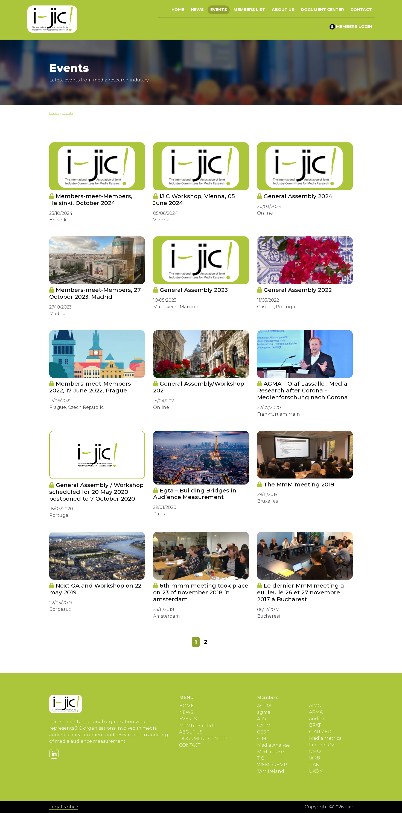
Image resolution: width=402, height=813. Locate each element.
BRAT (315, 725)
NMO (315, 751)
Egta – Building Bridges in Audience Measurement (194, 494)
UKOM (316, 771)
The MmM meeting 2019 (298, 484)
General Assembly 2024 (297, 196)
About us (283, 9)
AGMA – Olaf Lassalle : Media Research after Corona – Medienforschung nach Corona (302, 390)
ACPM (264, 705)
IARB (314, 758)
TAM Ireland (270, 771)
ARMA (316, 712)
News (197, 9)
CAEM (264, 725)
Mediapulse (270, 751)
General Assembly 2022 (297, 289)
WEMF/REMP (272, 764)
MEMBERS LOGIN (353, 26)
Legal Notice (63, 806)
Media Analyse (273, 745)
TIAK (314, 764)
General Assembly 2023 (193, 289)
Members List (249, 9)
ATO (261, 718)
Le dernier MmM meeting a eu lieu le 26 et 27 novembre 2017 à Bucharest (300, 592)
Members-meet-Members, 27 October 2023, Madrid (95, 293)
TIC (260, 758)
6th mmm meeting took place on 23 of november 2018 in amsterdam (200, 592)
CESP (263, 732)
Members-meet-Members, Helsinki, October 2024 (90, 199)
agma (263, 712)
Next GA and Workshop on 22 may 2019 (95, 589)
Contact (361, 9)
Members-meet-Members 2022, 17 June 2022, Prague (90, 387)
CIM (261, 738)
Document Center (322, 9)
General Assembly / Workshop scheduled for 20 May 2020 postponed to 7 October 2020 (96, 492)
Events (218, 9)
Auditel (317, 718)
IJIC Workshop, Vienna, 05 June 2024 (194, 199)
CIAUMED (320, 731)
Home (177, 9)
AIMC (315, 705)
